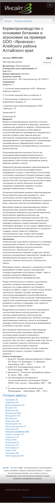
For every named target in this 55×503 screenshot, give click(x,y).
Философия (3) (12, 447)
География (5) (11, 399)
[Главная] (18, 9)
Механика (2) (11, 418)
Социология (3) (12, 437)
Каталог (8, 21)
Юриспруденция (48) (14, 455)
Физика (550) (11, 439)
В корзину (47, 62)
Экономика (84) (12, 453)
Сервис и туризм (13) (14, 434)
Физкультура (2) (12, 442)
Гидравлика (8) (11, 402)
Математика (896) (13, 413)
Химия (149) (10, 450)
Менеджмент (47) (13, 415)
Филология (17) (12, 445)
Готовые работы (14, 395)
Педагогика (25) (12, 421)
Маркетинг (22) (12, 410)
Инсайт (6, 467)
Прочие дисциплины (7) (15, 426)
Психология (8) (12, 429)
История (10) (11, 407)
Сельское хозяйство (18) (17, 431)
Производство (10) (13, 423)
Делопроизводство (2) (15, 405)
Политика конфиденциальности (36, 497)
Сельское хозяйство (23, 21)
